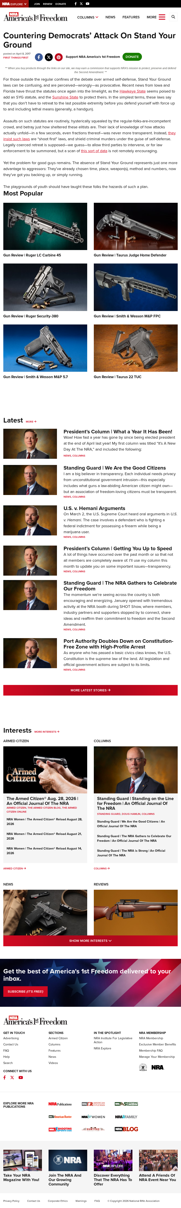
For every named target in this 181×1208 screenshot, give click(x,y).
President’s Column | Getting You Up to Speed (118, 548)
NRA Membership (151, 1038)
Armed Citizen (16, 740)
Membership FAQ (151, 1050)
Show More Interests (109, 940)
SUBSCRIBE (25, 991)
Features (131, 17)
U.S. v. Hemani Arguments (94, 508)
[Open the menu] (162, 17)
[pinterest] (59, 55)
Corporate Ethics (58, 1201)
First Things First (15, 58)
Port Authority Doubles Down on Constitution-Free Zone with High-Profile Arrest (118, 644)
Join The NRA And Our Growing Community (65, 1179)
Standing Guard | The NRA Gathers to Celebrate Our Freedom (120, 586)
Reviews (101, 884)
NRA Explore (102, 1048)
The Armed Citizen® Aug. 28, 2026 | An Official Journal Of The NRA (42, 801)
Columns (85, 17)
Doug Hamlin (131, 814)
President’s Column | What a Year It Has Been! (118, 432)
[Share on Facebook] (39, 55)
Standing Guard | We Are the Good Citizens (115, 468)
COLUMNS (148, 814)
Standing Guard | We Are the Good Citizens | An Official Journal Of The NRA (131, 824)
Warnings (81, 1201)
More (29, 422)
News (110, 17)
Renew (47, 4)
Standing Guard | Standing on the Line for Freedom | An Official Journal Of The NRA (135, 803)
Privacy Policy (11, 1201)
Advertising (11, 1038)
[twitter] (49, 55)
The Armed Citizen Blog (44, 808)
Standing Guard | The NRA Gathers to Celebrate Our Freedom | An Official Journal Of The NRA (134, 838)
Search (8, 1063)
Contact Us (10, 1044)
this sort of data (94, 151)
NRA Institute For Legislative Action (113, 1040)
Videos (53, 1063)
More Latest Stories (108, 690)
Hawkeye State (133, 91)
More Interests (45, 732)
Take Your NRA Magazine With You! (21, 1177)
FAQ (6, 1050)
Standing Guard (109, 814)
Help (6, 1056)
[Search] (173, 17)
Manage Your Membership (157, 1056)
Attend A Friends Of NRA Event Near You (157, 1177)
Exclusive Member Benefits (157, 1044)
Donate (60, 4)
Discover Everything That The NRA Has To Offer (113, 1179)
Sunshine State (65, 97)
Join (37, 4)
